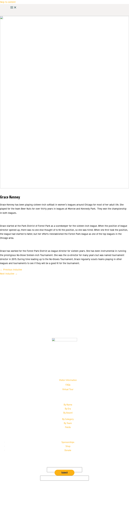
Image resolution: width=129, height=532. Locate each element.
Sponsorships (67, 442)
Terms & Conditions (68, 520)
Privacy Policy (68, 515)
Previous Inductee (11, 269)
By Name (68, 404)
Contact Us (68, 511)
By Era (68, 408)
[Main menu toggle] (13, 7)
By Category (68, 419)
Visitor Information (68, 380)
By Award (67, 412)
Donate (67, 450)
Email (65, 465)
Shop (68, 446)
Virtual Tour (67, 389)
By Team (68, 423)
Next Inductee (8, 273)
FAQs (68, 384)
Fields (68, 427)
